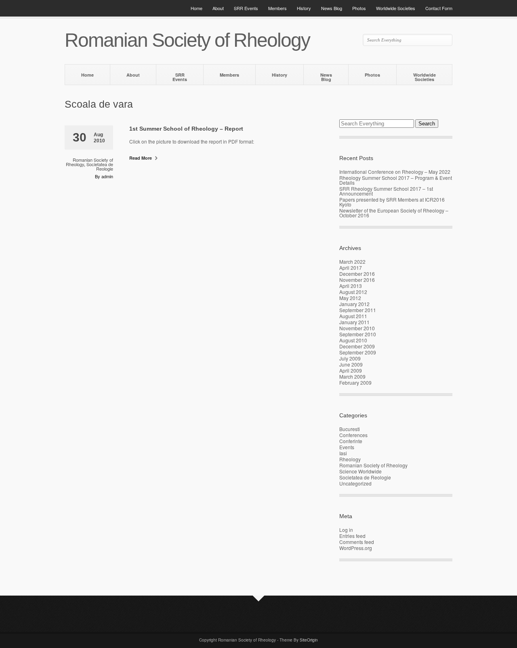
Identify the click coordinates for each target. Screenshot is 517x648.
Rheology (350, 459)
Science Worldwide (360, 471)
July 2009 (350, 358)
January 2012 (354, 303)
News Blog (331, 8)
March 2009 (352, 376)
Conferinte (350, 441)
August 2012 (353, 291)
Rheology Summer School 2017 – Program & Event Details (395, 180)
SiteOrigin (309, 640)
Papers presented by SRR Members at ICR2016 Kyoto (392, 202)
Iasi (343, 453)
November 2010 (357, 328)
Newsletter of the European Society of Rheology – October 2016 (393, 213)
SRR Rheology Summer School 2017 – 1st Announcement (386, 191)
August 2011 (353, 316)
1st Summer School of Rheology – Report (186, 128)
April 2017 (350, 267)
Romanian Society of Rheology (373, 465)
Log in (346, 529)
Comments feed (356, 541)
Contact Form (438, 8)
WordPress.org (355, 547)
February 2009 (355, 382)
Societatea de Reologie (99, 166)
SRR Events (246, 8)
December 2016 (357, 273)
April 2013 (350, 285)
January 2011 (354, 322)
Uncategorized (355, 483)
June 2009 (351, 364)
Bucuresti (349, 428)
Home (196, 8)
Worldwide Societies (395, 8)
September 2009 (357, 352)
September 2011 (357, 309)
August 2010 (353, 340)
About (218, 8)
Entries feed (352, 535)
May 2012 (350, 297)
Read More (141, 158)
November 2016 (357, 279)
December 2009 (357, 346)
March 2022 (352, 261)
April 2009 (350, 370)
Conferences (353, 434)
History (304, 8)
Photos (359, 8)
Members (277, 8)
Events (346, 447)
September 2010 (357, 334)
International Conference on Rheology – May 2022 (394, 171)
